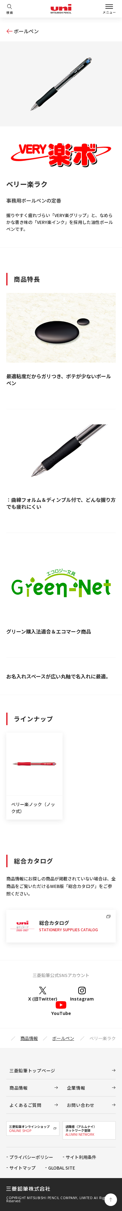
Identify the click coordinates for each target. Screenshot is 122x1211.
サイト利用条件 (81, 1157)
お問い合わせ (80, 1105)
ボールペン (26, 31)
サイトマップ (22, 1168)
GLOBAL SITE (61, 1168)
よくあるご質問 (25, 1105)
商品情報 (29, 1038)
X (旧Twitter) (42, 998)
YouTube (61, 1013)
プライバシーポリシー (31, 1157)
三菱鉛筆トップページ (32, 1070)
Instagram (82, 998)
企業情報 (76, 1088)
